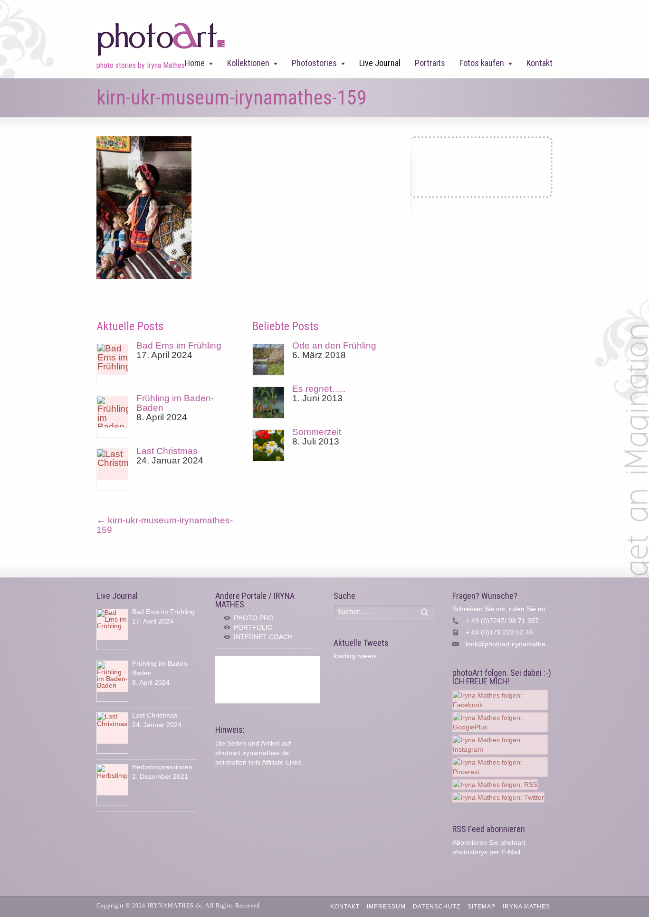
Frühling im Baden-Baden (175, 403)
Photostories (314, 63)
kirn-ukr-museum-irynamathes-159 (164, 525)
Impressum (386, 906)
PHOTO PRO (254, 618)
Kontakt (539, 63)
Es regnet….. (318, 389)
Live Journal (380, 63)
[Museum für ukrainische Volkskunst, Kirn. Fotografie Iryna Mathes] (143, 276)
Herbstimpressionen (162, 767)
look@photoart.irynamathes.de (512, 644)
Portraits (430, 63)
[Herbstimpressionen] (112, 784)
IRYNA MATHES (526, 906)
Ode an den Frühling (334, 345)
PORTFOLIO (253, 627)
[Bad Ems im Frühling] (112, 364)
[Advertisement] (267, 679)
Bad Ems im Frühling (178, 345)
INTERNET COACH (263, 637)
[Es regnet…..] (268, 402)
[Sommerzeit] (268, 445)
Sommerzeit (316, 432)
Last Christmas (167, 451)
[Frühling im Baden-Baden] (112, 417)
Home (195, 63)
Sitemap (482, 906)
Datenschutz (436, 906)
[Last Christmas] (112, 469)
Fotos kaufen (481, 63)
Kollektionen (248, 63)
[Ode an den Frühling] (268, 359)
